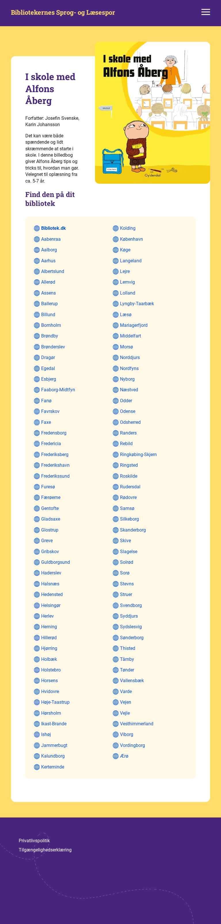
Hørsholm (51, 713)
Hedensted (52, 594)
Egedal (48, 368)
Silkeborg (129, 519)
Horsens (49, 680)
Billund (48, 314)
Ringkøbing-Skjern (138, 454)
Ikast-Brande (53, 723)
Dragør (48, 357)
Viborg (126, 734)
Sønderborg (132, 637)
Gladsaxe (50, 519)
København (131, 239)
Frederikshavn (55, 465)
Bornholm (51, 325)
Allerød (48, 282)
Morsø (126, 347)
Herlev (47, 616)
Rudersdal (130, 486)
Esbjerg (48, 379)
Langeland (131, 260)
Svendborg (131, 605)
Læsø (126, 314)
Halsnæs (50, 584)
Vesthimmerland (136, 723)
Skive (125, 540)
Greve (47, 540)
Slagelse (128, 551)
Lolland (127, 293)
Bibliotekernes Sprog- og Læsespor (63, 12)
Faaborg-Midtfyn (58, 389)
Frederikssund (55, 476)
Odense (127, 411)
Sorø (124, 573)
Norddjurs (130, 357)
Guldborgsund (55, 562)
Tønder (127, 670)
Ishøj (46, 734)
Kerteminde (52, 767)
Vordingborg (132, 745)
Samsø (127, 508)
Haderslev (51, 573)
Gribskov (50, 551)
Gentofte (50, 508)
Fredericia (51, 443)
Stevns (127, 584)
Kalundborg (53, 756)
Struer (126, 594)
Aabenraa (51, 239)
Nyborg (127, 379)
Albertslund (52, 271)
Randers (128, 433)
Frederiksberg (54, 454)
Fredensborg (53, 433)
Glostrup (49, 530)
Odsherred (130, 422)
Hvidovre (50, 691)
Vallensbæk (132, 680)
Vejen (125, 702)
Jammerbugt (54, 745)
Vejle (125, 713)
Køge (125, 250)
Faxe (46, 422)
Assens (48, 293)
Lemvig (127, 282)
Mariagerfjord (134, 325)
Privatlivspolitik (34, 840)
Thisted (127, 648)
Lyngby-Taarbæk (137, 303)
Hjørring (49, 648)
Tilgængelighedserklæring (45, 850)
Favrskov (50, 411)
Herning (49, 626)
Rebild (126, 443)
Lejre (125, 271)
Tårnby (127, 659)
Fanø (46, 400)
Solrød (126, 562)
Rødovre (128, 497)
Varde (126, 691)
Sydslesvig (131, 626)
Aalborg (49, 250)
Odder (126, 400)
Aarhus (48, 260)
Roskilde (128, 476)
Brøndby (49, 336)
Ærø (124, 756)
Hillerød (49, 637)
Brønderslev (53, 347)
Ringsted (129, 465)
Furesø (48, 486)
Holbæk (49, 659)
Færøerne (50, 497)
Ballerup (49, 303)
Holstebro (51, 670)
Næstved (129, 389)
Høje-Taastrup (55, 702)
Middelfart (130, 336)
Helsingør (50, 605)
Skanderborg (133, 530)
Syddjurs (129, 616)
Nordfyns (129, 368)
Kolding (128, 228)
